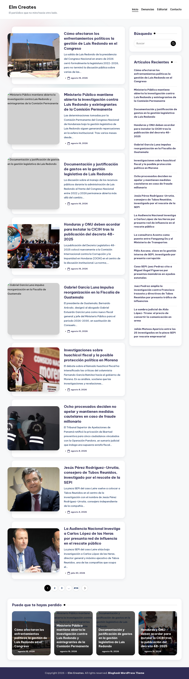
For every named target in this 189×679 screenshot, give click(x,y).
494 (76, 588)
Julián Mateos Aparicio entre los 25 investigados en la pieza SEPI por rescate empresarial (155, 332)
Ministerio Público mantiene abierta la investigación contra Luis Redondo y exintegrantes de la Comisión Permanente (155, 95)
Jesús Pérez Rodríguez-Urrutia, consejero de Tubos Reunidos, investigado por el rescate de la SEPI (154, 201)
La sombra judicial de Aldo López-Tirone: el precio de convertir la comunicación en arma (152, 315)
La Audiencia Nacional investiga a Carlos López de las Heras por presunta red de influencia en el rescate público (155, 221)
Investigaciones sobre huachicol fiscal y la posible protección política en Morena (91, 355)
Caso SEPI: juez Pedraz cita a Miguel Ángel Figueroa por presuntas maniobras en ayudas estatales (154, 272)
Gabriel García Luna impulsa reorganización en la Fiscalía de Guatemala (92, 292)
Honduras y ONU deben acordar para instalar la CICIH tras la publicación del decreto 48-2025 (154, 130)
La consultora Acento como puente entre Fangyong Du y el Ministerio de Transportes (153, 238)
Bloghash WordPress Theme (126, 673)
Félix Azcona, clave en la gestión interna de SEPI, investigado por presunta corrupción (155, 254)
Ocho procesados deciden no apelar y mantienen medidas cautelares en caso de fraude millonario (153, 182)
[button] (85, 588)
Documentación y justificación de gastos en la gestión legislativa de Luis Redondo (91, 169)
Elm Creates (22, 7)
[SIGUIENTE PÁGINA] (85, 588)
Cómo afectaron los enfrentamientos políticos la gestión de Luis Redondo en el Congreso (153, 76)
